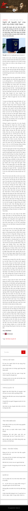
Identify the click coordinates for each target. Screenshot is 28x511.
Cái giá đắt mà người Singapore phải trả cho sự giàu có (14, 402)
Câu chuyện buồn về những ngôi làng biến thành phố (14, 369)
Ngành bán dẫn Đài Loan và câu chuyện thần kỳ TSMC (14, 397)
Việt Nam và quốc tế (11, 339)
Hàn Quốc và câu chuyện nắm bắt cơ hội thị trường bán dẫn (14, 407)
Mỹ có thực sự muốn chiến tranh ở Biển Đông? (14, 430)
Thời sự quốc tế (8, 387)
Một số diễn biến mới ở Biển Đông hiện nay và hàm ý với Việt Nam (14, 440)
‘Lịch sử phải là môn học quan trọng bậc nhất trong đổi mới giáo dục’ (14, 374)
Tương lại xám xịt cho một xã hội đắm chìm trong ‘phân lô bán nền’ (14, 379)
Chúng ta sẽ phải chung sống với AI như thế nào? (14, 466)
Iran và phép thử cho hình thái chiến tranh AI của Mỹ (14, 479)
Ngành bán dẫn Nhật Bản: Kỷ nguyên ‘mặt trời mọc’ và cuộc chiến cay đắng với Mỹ (14, 392)
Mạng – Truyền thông (10, 449)
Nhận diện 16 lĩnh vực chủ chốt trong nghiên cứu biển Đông (14, 425)
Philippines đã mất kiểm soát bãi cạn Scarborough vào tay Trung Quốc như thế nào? (14, 435)
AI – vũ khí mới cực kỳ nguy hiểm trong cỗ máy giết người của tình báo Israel (14, 484)
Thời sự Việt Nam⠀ (14, 20)
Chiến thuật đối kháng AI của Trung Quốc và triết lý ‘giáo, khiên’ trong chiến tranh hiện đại (14, 494)
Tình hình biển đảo (9, 421)
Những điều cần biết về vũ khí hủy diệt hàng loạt (14, 489)
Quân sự (5, 475)
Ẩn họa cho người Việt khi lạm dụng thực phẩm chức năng (14, 364)
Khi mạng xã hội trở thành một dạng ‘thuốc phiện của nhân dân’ (14, 458)
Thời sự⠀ (21, 20)
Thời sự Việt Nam (8, 360)
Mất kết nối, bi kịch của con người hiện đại (13, 462)
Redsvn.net (18, 508)
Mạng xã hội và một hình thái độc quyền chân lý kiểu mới (14, 453)
